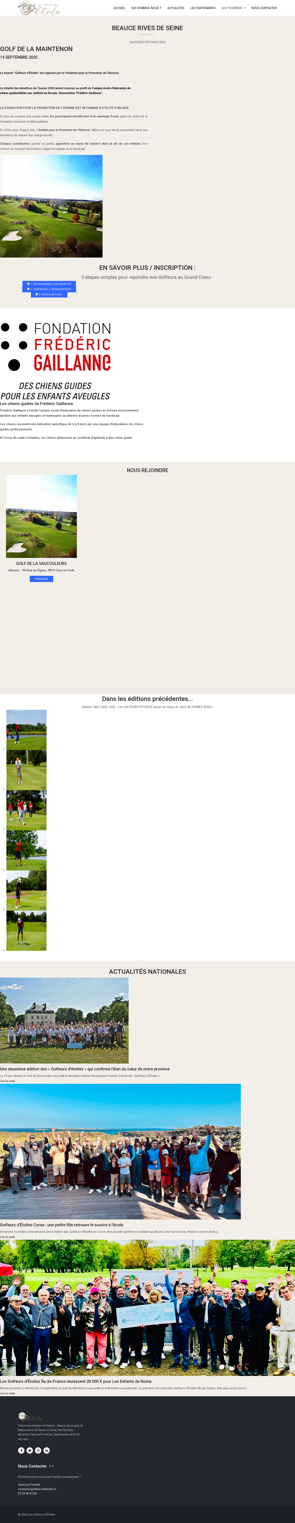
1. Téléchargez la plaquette (50, 283)
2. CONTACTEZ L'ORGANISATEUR (50, 289)
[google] (38, 1450)
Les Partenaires (203, 8)
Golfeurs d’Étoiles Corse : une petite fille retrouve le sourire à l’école (61, 1224)
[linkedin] (46, 1450)
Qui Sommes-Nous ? (146, 8)
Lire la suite (7, 1081)
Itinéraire (41, 578)
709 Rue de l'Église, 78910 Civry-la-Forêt (48, 570)
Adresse (13, 570)
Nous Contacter (264, 8)
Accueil (119, 8)
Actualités (175, 8)
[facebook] (21, 1450)
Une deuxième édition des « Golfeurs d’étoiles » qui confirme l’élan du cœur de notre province (85, 1069)
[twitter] (29, 1450)
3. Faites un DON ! (50, 294)
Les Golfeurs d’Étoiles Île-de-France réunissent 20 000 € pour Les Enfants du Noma (76, 1381)
